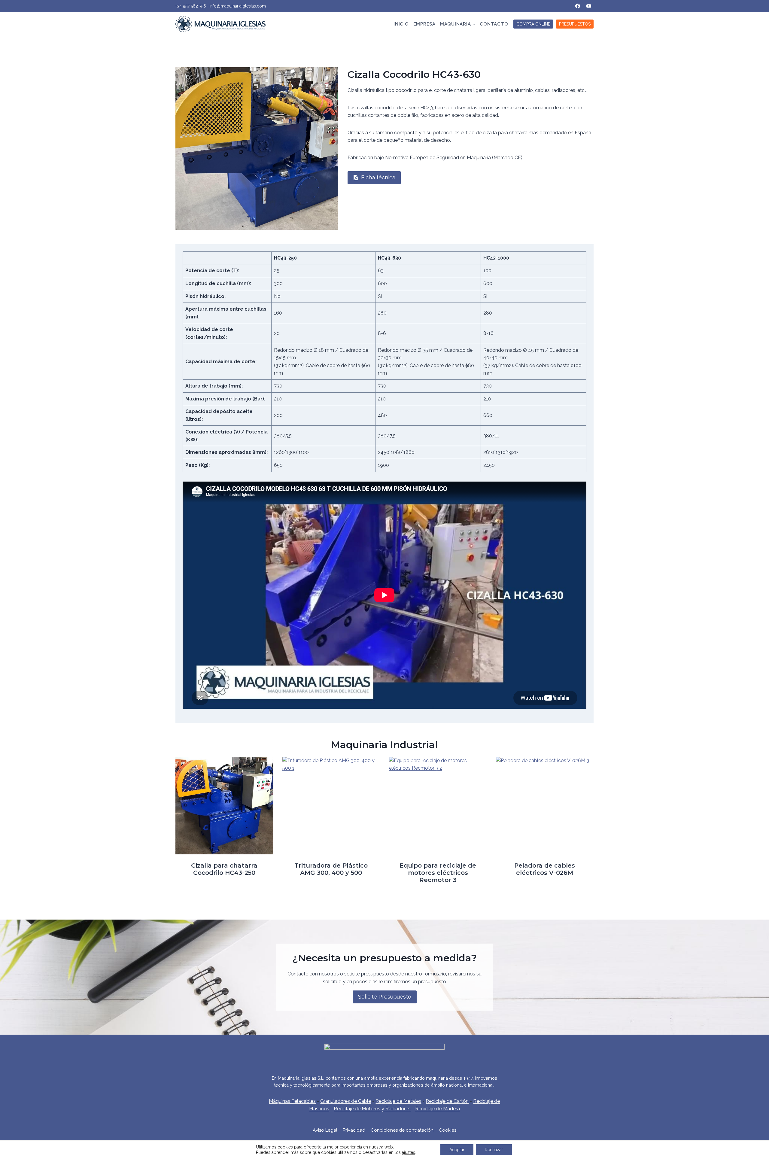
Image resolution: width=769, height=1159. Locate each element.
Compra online (533, 24)
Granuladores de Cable (345, 1101)
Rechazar (494, 1149)
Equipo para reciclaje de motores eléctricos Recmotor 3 (438, 873)
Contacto (494, 24)
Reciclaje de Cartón (447, 1101)
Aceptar (456, 1149)
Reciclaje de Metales (398, 1101)
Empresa (424, 24)
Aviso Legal (325, 1130)
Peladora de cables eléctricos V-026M (544, 869)
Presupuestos (575, 24)
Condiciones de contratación (402, 1130)
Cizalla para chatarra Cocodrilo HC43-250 (224, 869)
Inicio (401, 24)
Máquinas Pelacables (292, 1101)
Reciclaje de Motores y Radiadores (372, 1109)
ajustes (408, 1152)
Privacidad (354, 1130)
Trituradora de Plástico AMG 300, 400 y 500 (331, 869)
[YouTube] (589, 6)
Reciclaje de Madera (437, 1109)
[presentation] (224, 806)
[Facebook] (577, 6)
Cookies (447, 1130)
